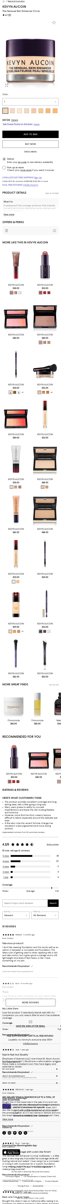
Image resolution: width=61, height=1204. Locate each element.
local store (26, 170)
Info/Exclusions (30, 185)
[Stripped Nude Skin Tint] (16, 509)
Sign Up (38, 177)
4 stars (6, 861)
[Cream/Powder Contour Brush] (16, 653)
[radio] (11, 293)
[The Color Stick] (45, 265)
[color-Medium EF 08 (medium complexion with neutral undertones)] (14, 631)
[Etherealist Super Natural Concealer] (45, 414)
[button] (30, 54)
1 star (5, 877)
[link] (16, 289)
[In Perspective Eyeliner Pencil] (45, 604)
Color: (5, 94)
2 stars (6, 872)
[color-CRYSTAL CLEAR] (19, 292)
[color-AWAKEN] (40, 292)
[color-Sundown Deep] (48, 342)
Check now (43, 1115)
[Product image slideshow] (30, 54)
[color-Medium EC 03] (13, 581)
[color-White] (48, 631)
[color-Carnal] (18, 392)
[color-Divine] (14, 392)
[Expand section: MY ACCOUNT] (30, 1069)
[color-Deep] (46, 487)
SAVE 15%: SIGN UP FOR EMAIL (30, 1026)
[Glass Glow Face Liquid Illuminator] (16, 459)
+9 (22, 631)
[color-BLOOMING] (44, 292)
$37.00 (6, 119)
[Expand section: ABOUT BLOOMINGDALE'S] (30, 1076)
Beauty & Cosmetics (16, 1)
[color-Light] (42, 487)
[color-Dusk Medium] (44, 342)
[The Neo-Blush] (16, 315)
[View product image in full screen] (6, 85)
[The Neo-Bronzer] (45, 315)
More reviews (30, 1002)
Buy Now (30, 144)
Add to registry (30, 151)
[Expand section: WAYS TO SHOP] (30, 1083)
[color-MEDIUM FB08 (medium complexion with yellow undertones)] (43, 392)
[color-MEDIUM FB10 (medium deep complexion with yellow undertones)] (47, 392)
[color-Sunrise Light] (40, 342)
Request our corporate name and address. (30, 1193)
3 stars (6, 866)
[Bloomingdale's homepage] (3, 1)
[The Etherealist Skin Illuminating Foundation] (16, 604)
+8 (51, 392)
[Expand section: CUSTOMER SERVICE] (30, 1062)
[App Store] (11, 1152)
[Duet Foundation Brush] (45, 653)
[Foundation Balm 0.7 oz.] (45, 364)
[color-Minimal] (10, 392)
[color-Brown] (44, 631)
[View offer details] (30, 230)
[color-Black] (40, 631)
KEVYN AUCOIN (14, 6)
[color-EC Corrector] (17, 581)
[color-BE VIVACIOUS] (48, 292)
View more (9, 214)
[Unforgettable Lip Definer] (16, 364)
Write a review (53, 844)
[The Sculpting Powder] (45, 459)
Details (14, 120)
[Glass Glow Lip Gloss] (16, 265)
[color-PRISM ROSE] (11, 292)
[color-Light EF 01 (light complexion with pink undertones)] (10, 631)
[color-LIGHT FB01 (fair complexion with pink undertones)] (39, 392)
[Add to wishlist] (54, 23)
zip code (22, 162)
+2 (22, 392)
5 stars (6, 856)
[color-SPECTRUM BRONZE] (15, 292)
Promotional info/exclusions (25, 1115)
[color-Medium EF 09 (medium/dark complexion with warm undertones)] (18, 631)
